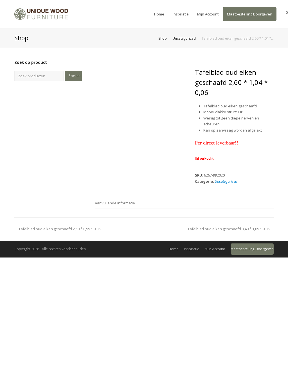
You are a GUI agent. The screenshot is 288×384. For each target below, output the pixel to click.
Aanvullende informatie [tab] (115, 202)
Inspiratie (191, 249)
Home (173, 249)
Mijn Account (215, 249)
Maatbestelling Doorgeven (252, 249)
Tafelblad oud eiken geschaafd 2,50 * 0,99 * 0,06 (59, 228)
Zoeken (74, 75)
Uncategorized (226, 181)
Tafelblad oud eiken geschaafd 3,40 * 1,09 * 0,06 (228, 228)
